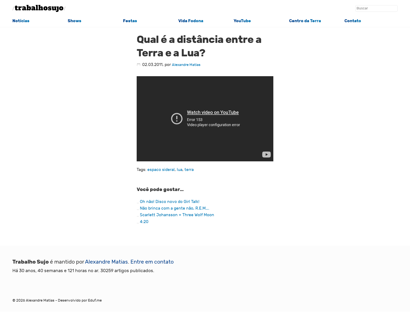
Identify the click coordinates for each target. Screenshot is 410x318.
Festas (130, 20)
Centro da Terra (305, 20)
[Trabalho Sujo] (39, 8)
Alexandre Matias (186, 65)
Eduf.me (95, 300)
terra (189, 169)
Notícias (20, 20)
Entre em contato (152, 262)
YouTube (242, 20)
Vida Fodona (190, 20)
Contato (352, 20)
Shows (74, 20)
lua (179, 169)
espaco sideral (161, 169)
